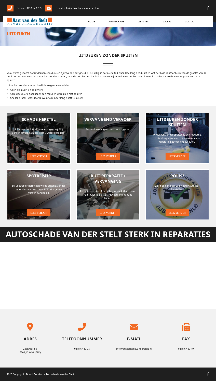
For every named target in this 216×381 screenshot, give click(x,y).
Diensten (143, 21)
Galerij (167, 21)
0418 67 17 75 (82, 348)
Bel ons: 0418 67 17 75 (29, 8)
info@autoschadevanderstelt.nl (134, 348)
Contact (190, 21)
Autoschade (116, 21)
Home (91, 21)
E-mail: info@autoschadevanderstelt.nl (77, 8)
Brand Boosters (35, 374)
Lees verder (38, 156)
